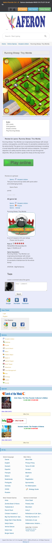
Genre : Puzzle (16, 206)
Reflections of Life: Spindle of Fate (34, 513)
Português (8, 482)
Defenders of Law (31, 520)
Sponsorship (29, 482)
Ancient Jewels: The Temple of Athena (31, 426)
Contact (27, 469)
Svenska (8, 486)
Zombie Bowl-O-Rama (12, 504)
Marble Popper (9, 361)
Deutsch (7, 466)
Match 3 (7, 358)
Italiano (7, 476)
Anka (6, 500)
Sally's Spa (8, 530)
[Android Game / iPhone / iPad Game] (12, 9)
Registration (29, 479)
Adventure (8, 367)
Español (7, 469)
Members (28, 473)
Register (5, 316)
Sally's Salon (9, 523)
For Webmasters (30, 486)
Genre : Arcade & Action (19, 179)
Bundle (7, 383)
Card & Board (9, 348)
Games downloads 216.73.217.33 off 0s (26, 3)
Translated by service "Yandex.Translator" (30, 529)
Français (8, 473)
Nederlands (9, 479)
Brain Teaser (8, 364)
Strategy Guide (34, 489)
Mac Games (33, 9)
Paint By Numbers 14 (32, 517)
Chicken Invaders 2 (11, 513)
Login (4, 313)
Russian (7, 492)
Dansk (7, 459)
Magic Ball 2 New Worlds (13, 520)
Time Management (10, 370)
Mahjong (7, 342)
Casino (7, 380)
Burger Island (9, 533)
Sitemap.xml (26, 542)
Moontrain (28, 507)
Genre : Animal (15, 208)
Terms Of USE (30, 466)
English (7, 463)
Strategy (7, 377)
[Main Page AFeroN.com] (26, 22)
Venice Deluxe (9, 526)
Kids (6, 373)
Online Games (44, 9)
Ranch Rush (9, 510)
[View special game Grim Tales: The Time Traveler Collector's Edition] (6, 403)
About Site (28, 459)
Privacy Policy (30, 463)
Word (6, 351)
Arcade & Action (23, 44)
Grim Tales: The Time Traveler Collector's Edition (31, 398)
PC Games (22, 9)
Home (4, 44)
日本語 (7, 489)
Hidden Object (9, 355)
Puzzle (7, 345)
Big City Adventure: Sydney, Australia (14, 517)
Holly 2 (27, 510)
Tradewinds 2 (9, 507)
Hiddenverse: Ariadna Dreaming (34, 523)
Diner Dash (29, 500)
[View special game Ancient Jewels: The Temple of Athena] (6, 431)
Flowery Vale (29, 504)
